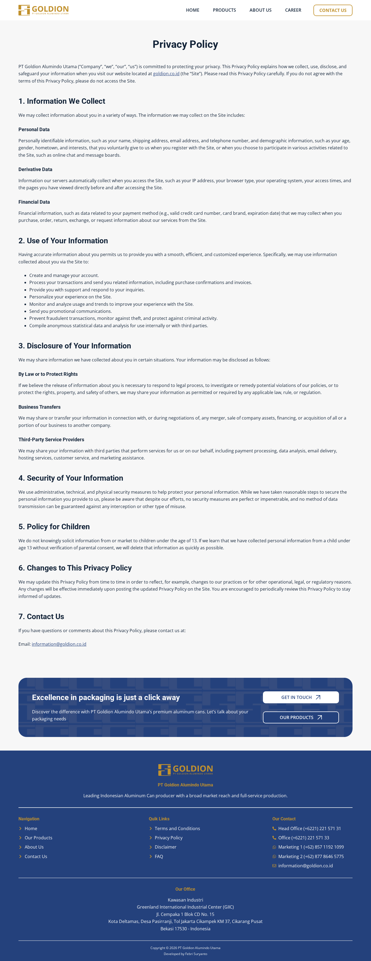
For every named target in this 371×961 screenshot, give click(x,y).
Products (224, 10)
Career (293, 10)
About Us (261, 10)
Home (192, 10)
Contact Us (333, 10)
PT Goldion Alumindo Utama (199, 948)
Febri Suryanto (196, 953)
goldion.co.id (166, 74)
